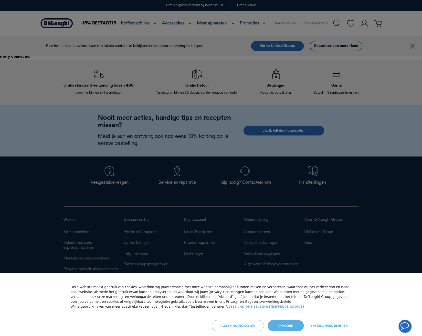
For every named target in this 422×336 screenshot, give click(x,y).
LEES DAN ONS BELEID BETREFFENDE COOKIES (267, 306)
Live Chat (405, 326)
